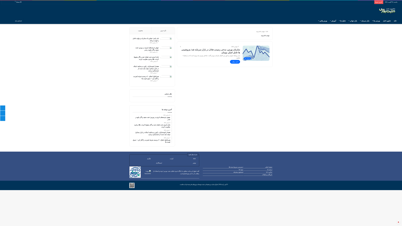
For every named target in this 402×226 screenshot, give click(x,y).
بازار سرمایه (365, 21)
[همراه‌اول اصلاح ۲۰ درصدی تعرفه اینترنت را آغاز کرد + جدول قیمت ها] (166, 79)
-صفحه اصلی (269, 167)
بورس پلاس (323, 21)
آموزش (333, 21)
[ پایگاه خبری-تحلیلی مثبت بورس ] (172, 171)
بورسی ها (377, 21)
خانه (395, 21)
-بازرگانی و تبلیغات (267, 174)
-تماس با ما (269, 172)
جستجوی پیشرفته (238, 172)
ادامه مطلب (235, 62)
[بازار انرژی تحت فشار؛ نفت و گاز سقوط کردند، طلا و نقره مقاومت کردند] (166, 60)
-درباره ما (270, 169)
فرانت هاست (183, 184)
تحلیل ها (343, 21)
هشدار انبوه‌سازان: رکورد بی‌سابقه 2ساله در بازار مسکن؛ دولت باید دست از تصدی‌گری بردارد (146, 69)
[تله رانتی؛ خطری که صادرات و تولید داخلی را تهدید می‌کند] (166, 41)
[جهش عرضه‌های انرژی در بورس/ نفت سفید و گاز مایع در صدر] (166, 51)
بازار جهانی (353, 21)
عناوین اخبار (387, 21)
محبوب (140, 30)
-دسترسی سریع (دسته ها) (236, 167)
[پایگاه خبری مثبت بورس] (389, 10)
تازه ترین (163, 30)
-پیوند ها (241, 169)
